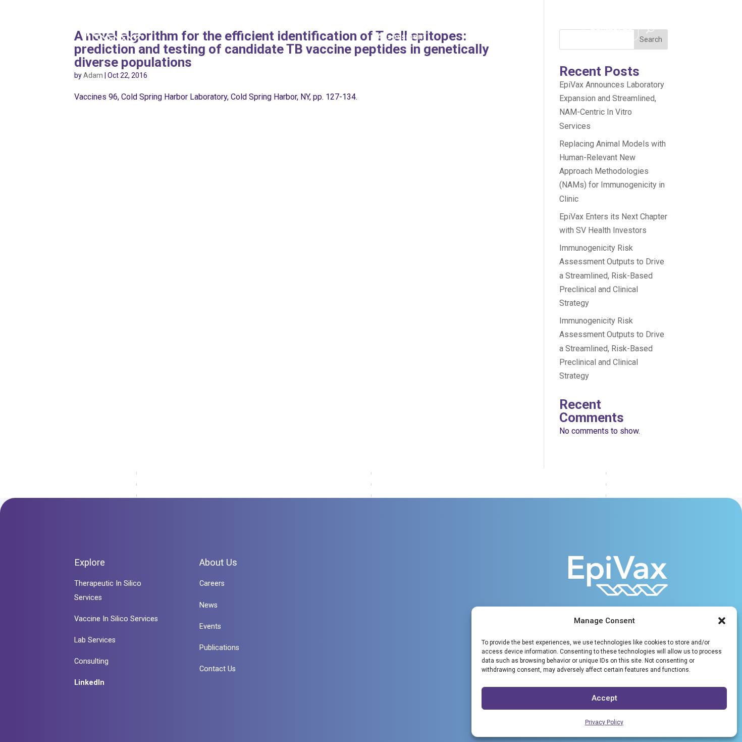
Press (546, 30)
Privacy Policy (604, 722)
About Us (486, 30)
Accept (604, 698)
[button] (722, 621)
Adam (93, 75)
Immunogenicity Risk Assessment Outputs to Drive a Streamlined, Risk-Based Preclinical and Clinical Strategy (611, 275)
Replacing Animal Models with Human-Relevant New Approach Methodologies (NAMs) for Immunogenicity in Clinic (612, 171)
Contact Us (611, 27)
